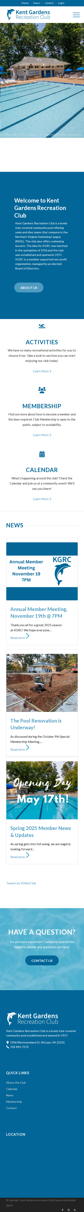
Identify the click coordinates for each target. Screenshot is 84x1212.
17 (61, 133)
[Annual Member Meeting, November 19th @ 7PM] (41, 571)
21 (74, 133)
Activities (42, 342)
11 (42, 133)
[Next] (75, 80)
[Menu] (74, 14)
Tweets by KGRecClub (21, 883)
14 (51, 133)
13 (48, 133)
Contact (49, 3)
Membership (41, 405)
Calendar (42, 469)
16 (58, 133)
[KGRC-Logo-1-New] (34, 14)
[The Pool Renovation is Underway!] (41, 683)
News (9, 1095)
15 (55, 133)
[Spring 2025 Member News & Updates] (41, 790)
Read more (17, 638)
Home (25, 3)
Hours (36, 3)
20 (71, 133)
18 (64, 133)
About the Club (16, 1082)
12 (45, 133)
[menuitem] (25, 3)
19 (68, 133)
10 (38, 133)
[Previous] (9, 80)
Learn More (41, 371)
